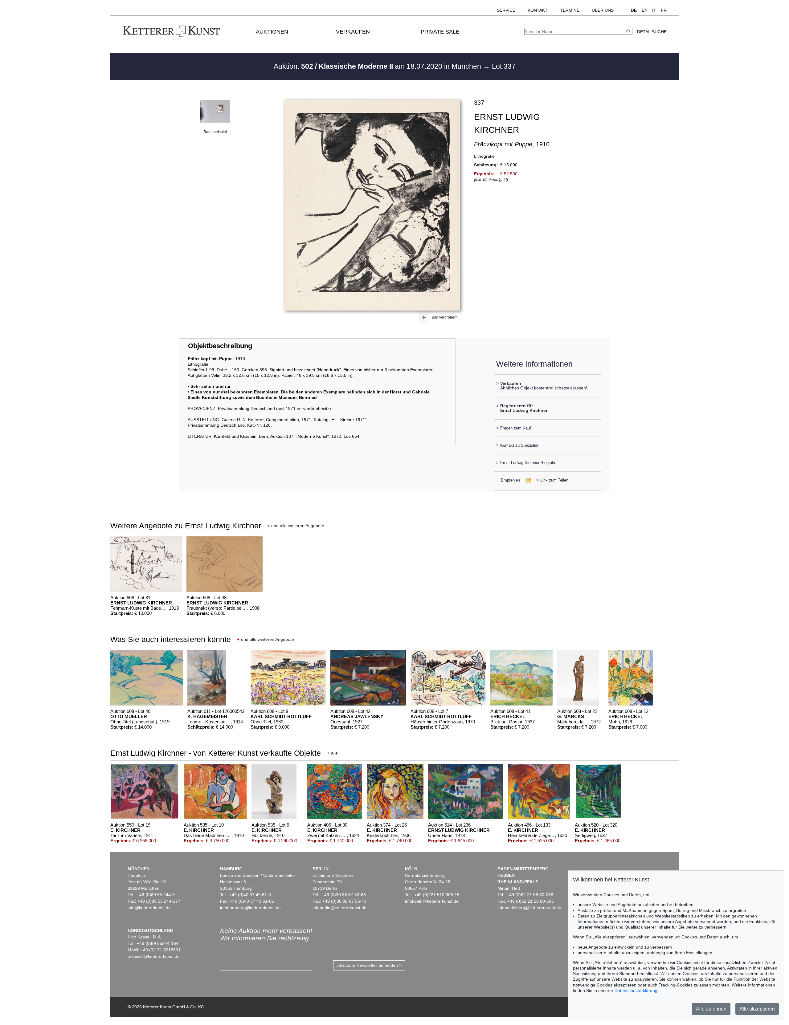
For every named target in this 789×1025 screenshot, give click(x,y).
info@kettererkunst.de (149, 907)
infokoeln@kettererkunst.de (432, 901)
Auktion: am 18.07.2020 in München (378, 66)
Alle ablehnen (711, 1008)
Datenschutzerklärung (636, 990)
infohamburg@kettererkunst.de (250, 907)
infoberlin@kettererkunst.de (339, 907)
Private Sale (440, 32)
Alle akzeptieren (757, 1008)
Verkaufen (353, 32)
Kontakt (538, 10)
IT (654, 10)
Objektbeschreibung (220, 346)
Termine (569, 10)
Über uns (603, 10)
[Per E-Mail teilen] (526, 480)
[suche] (629, 31)
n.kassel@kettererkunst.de (154, 956)
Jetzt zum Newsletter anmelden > (369, 965)
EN (645, 10)
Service (506, 10)
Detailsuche (652, 31)
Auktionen (272, 32)
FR (664, 10)
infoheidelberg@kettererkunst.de (529, 907)
